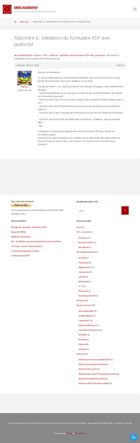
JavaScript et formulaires (89, 330)
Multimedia (83, 281)
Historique (83, 238)
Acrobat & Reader (85, 316)
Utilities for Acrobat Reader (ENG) (92, 378)
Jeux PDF (82, 277)
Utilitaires (81, 354)
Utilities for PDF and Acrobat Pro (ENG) (94, 383)
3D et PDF (82, 258)
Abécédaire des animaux (21, 236)
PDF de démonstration (86, 252)
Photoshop (83, 339)
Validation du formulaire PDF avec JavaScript (82, 55)
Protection (83, 349)
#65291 (121, 65)
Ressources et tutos (84, 305)
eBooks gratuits (85, 267)
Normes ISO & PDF (86, 242)
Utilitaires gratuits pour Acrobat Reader (95, 359)
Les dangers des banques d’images (25, 251)
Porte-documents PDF (87, 295)
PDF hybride (83, 247)
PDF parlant (83, 291)
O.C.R (81, 286)
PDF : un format (83, 232)
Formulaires (83, 272)
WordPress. (80, 433)
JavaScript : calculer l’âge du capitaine (26, 246)
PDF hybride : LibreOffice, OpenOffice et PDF (28, 227)
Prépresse (82, 344)
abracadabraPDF (23, 55)
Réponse (24, 21)
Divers (79, 227)
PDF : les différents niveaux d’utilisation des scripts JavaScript (36, 241)
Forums (37, 55)
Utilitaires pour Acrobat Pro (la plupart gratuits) (98, 374)
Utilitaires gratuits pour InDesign (92, 364)
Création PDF (84, 320)
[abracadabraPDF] (7, 9)
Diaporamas (84, 262)
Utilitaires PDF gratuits (88, 369)
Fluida (69, 433)
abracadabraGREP (86, 311)
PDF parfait (81, 300)
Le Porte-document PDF (20, 255)
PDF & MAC (83, 334)
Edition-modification (87, 325)
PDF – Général (50, 55)
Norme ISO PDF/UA (18, 232)
